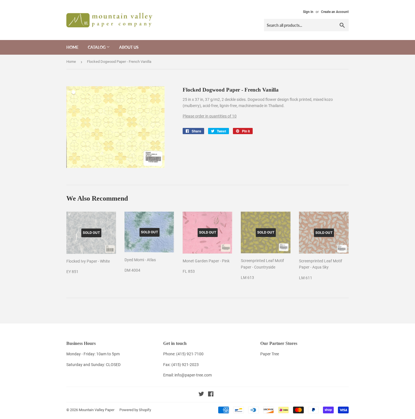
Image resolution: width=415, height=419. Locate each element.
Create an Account (335, 12)
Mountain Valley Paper (96, 410)
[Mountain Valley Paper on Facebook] (211, 395)
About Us (129, 47)
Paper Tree (269, 354)
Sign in (308, 12)
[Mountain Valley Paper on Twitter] (201, 395)
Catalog (97, 47)
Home (72, 47)
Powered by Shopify (135, 410)
